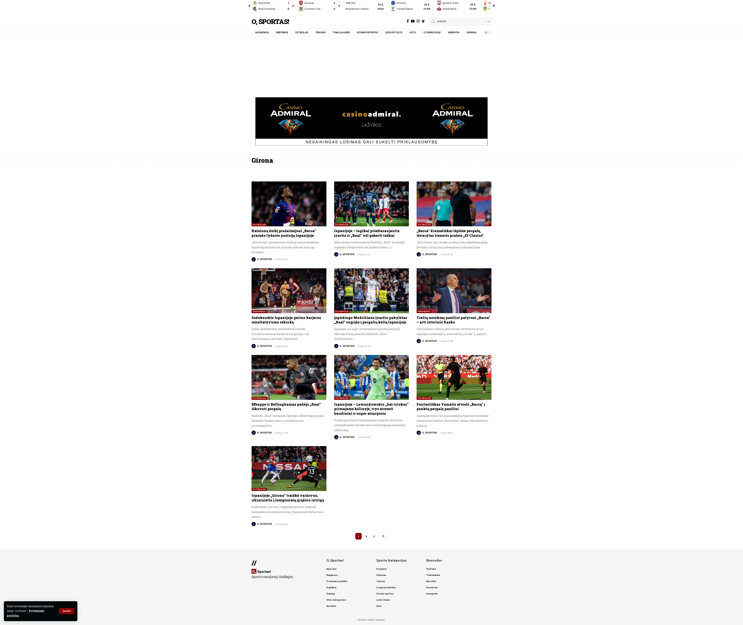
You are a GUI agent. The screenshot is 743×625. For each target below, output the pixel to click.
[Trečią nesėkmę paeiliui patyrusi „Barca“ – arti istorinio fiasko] (454, 290)
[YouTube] (413, 21)
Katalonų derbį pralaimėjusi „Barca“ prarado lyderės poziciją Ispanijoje (284, 233)
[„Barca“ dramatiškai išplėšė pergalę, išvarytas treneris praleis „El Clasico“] (454, 203)
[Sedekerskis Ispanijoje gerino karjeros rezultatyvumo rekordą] (289, 290)
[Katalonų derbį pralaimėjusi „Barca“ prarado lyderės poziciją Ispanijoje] (289, 203)
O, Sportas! (270, 22)
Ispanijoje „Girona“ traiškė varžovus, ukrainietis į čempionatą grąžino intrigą (288, 497)
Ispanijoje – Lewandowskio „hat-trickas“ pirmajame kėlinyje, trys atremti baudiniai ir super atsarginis (371, 409)
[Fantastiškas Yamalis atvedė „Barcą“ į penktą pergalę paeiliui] (454, 377)
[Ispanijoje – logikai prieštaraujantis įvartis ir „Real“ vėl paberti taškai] (371, 203)
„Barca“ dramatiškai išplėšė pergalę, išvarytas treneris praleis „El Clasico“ (450, 233)
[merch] (423, 21)
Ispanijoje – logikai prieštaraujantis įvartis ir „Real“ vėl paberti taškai (367, 233)
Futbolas (259, 225)
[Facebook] (408, 21)
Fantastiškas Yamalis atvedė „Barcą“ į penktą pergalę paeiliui (451, 406)
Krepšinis (259, 311)
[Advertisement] (371, 65)
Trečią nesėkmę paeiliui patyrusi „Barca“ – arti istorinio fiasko (453, 319)
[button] (66, 611)
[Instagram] (418, 21)
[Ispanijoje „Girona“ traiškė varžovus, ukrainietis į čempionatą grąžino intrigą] (289, 468)
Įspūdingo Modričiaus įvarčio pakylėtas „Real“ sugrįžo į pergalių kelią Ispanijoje (370, 319)
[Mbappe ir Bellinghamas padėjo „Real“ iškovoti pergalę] (289, 377)
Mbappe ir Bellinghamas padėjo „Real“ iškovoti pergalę (286, 406)
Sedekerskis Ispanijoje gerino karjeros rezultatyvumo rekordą (286, 319)
